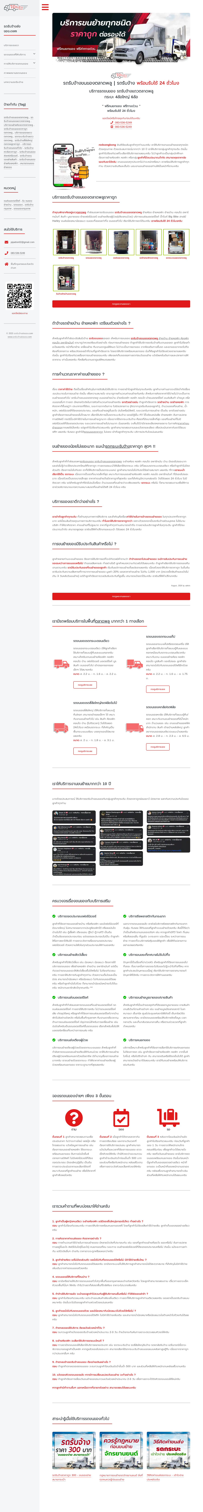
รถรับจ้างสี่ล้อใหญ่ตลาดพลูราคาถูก (18, 142)
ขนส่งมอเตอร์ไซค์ (12, 201)
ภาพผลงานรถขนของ (15, 73)
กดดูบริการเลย (85, 684)
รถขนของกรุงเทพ (22, 208)
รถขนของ (18, 204)
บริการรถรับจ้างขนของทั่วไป (17, 146)
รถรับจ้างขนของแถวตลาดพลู (18, 119)
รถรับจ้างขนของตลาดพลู (16, 117)
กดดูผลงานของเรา (121, 303)
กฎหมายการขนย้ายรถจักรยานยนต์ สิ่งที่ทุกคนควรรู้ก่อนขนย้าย (121, 1477)
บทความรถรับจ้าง (13, 82)
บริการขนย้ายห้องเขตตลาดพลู (18, 125)
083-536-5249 (122, 123)
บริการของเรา (11, 45)
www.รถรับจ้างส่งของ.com (20, 336)
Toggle (45, 7)
